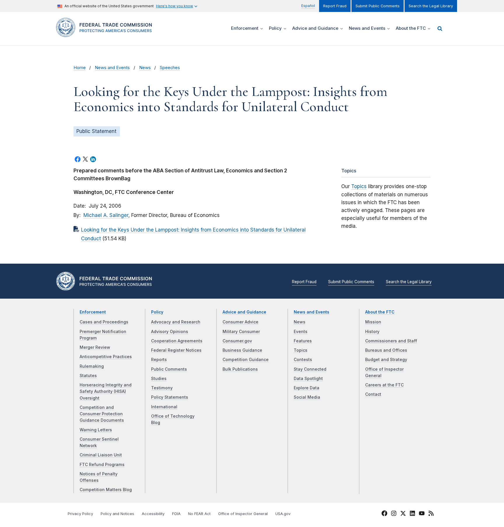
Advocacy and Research (175, 322)
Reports (159, 359)
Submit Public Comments (378, 6)
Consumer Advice (240, 322)
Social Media (307, 397)
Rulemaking (92, 366)
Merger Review (95, 347)
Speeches (170, 67)
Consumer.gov (237, 341)
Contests (303, 359)
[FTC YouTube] (422, 514)
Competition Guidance (246, 359)
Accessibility (153, 514)
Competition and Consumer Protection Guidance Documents (102, 414)
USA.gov (282, 514)
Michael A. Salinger (105, 215)
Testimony (162, 388)
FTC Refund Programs (102, 464)
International (164, 407)
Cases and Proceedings (104, 322)
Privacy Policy (80, 514)
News (145, 67)
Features (303, 341)
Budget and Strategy (386, 359)
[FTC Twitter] (403, 513)
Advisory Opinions (169, 331)
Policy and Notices (117, 514)
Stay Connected (310, 369)
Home (80, 67)
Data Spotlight (308, 378)
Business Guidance (242, 350)
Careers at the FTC (384, 385)
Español (308, 5)
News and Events (112, 67)
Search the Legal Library (431, 6)
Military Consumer (241, 331)
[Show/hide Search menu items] (439, 28)
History (372, 331)
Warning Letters (96, 430)
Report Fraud (334, 6)
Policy (157, 312)
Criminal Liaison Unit (101, 455)
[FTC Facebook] (384, 514)
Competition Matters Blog (106, 489)
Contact (373, 394)
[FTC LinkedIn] (412, 514)
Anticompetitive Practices (106, 356)
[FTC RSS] (431, 514)
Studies (159, 378)
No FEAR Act (199, 514)
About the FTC (380, 312)
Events (300, 331)
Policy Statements (169, 397)
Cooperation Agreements (176, 341)
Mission (373, 322)
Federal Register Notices (176, 350)
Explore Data (306, 388)
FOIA (176, 514)
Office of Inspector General (243, 514)
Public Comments (169, 369)
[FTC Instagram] (394, 514)
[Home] (106, 33)
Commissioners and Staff (391, 341)
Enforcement (93, 312)
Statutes (88, 375)
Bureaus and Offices (386, 350)
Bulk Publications (240, 369)
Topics (359, 186)
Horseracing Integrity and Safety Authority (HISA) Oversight (106, 391)
